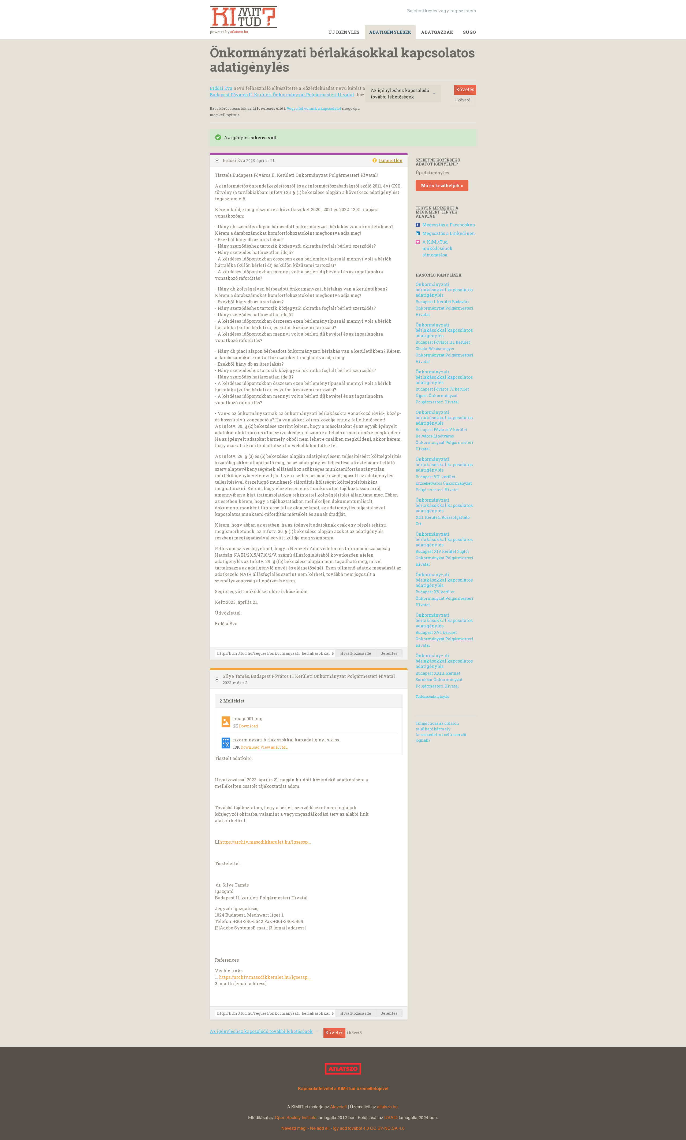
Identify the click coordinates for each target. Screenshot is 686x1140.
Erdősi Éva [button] (234, 160)
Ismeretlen (390, 160)
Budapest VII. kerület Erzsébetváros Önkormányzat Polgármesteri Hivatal (444, 483)
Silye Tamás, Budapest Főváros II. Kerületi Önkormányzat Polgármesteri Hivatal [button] (309, 676)
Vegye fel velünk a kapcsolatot (314, 108)
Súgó (469, 32)
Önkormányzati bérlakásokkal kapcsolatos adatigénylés (444, 289)
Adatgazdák (437, 32)
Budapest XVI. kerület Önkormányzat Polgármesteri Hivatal (445, 639)
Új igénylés (343, 32)
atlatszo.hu (239, 32)
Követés (465, 89)
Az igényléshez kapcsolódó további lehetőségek (400, 93)
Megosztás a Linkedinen (448, 233)
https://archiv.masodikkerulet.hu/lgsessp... (265, 842)
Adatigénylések (390, 32)
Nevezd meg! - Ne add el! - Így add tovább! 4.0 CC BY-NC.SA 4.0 (343, 1128)
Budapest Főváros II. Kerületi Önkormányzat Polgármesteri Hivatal (282, 94)
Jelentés (389, 653)
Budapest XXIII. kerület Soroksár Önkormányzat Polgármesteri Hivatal (439, 680)
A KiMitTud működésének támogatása (437, 248)
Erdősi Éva (221, 88)
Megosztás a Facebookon (448, 224)
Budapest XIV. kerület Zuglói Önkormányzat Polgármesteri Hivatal (445, 558)
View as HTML (274, 747)
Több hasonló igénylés (432, 696)
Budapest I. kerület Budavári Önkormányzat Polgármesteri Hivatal (445, 308)
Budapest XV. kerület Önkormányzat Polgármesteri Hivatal (445, 598)
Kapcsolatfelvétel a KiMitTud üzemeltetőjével (343, 1088)
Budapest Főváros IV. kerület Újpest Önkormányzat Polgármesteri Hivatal (442, 395)
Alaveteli (338, 1107)
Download (248, 726)
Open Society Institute (295, 1117)
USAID (391, 1117)
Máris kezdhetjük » (442, 185)
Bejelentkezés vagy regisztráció (441, 10)
